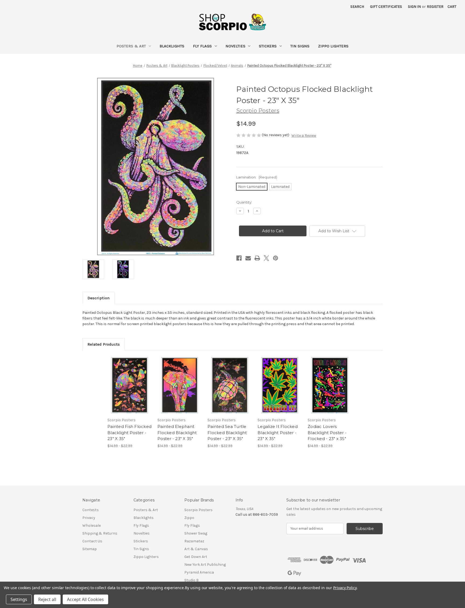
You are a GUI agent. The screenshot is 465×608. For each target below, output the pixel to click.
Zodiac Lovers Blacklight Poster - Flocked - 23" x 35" (327, 432)
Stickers (268, 46)
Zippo (189, 517)
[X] (266, 258)
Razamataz (194, 541)
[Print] (257, 258)
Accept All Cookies (85, 599)
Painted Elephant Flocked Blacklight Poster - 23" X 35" (177, 432)
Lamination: (256, 177)
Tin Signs (299, 46)
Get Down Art (195, 556)
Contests (90, 510)
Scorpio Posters (198, 510)
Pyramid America (199, 572)
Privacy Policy (345, 587)
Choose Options (129, 390)
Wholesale (91, 525)
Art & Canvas (196, 549)
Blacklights (172, 46)
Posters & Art (131, 46)
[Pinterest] (275, 258)
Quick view (125, 380)
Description (98, 298)
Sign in (414, 6)
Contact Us (92, 541)
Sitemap (89, 549)
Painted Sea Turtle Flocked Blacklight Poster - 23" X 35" (227, 432)
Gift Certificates (386, 6)
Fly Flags (202, 46)
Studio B (191, 580)
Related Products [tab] (103, 344)
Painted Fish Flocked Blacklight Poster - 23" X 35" (129, 432)
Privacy (88, 517)
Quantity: (244, 202)
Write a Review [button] (303, 135)
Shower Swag (195, 533)
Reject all (47, 599)
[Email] (248, 258)
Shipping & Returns (99, 533)
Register (435, 6)
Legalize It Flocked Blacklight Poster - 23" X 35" (278, 432)
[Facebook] (239, 258)
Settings (18, 599)
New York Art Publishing (205, 564)
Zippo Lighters (333, 46)
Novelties (235, 46)
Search (357, 6)
